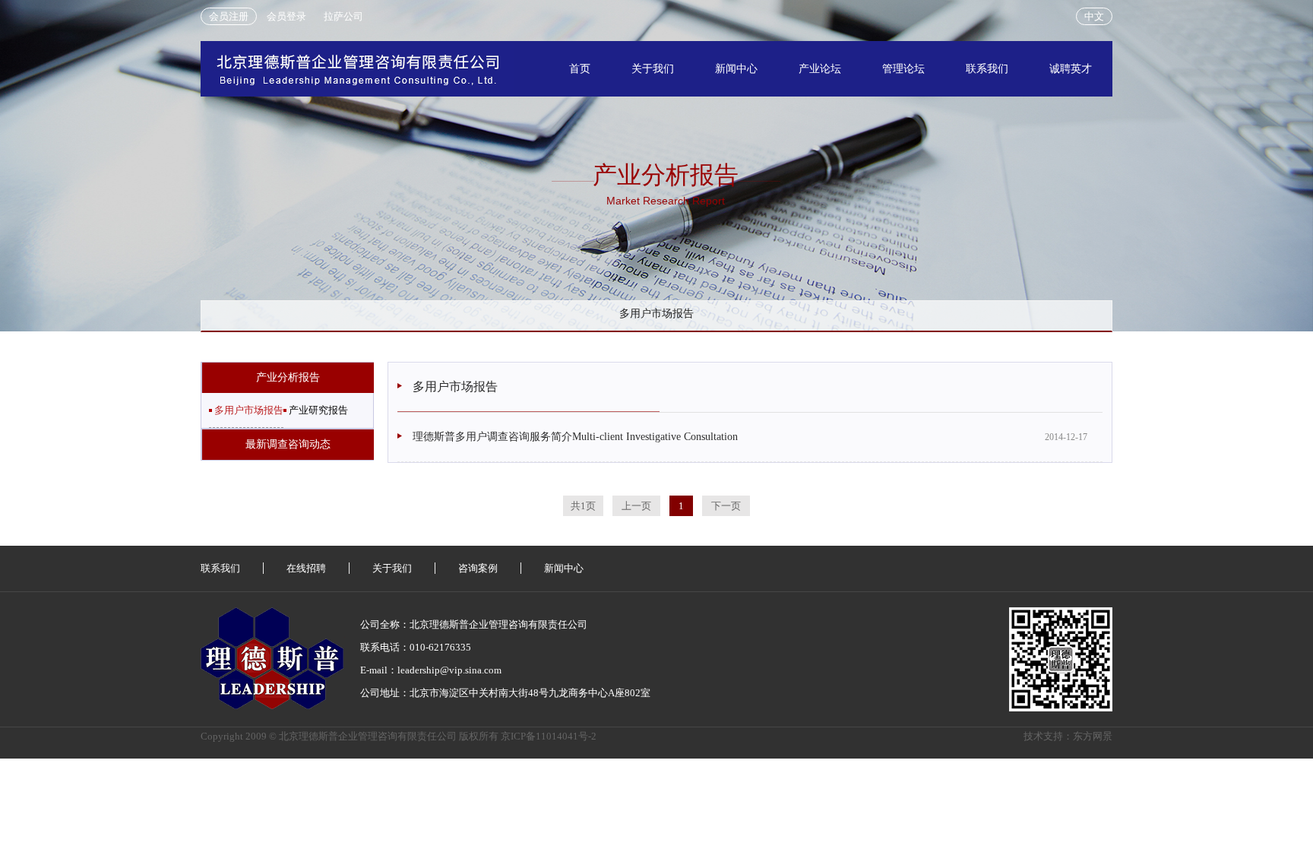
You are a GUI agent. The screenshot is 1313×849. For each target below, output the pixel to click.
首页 (579, 68)
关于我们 (652, 68)
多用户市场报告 (248, 410)
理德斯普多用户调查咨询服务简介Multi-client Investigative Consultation (575, 436)
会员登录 (286, 16)
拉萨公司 (343, 16)
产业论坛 (820, 68)
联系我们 (987, 68)
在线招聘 (306, 568)
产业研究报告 (318, 410)
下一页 (726, 506)
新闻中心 (736, 68)
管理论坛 (903, 68)
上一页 (636, 506)
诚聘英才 (1070, 68)
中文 (1094, 16)
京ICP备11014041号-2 (548, 736)
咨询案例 (478, 568)
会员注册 (228, 16)
